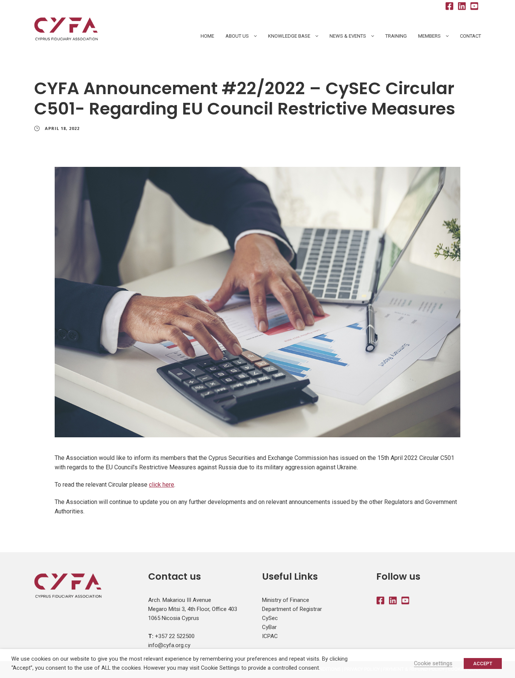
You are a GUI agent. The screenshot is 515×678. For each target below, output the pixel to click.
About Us (237, 36)
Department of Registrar (292, 609)
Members (429, 36)
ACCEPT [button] (482, 663)
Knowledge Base (289, 36)
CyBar (269, 627)
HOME (207, 36)
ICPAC (270, 636)
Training (396, 36)
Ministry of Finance (285, 600)
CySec (270, 618)
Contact (470, 36)
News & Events (348, 36)
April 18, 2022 (62, 128)
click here (161, 484)
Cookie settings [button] (433, 663)
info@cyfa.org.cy (169, 645)
